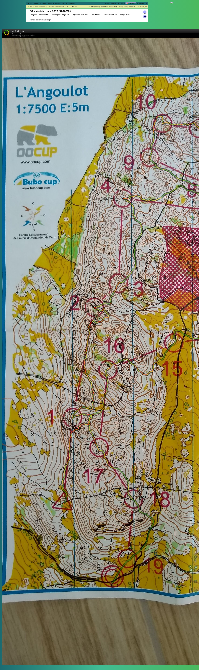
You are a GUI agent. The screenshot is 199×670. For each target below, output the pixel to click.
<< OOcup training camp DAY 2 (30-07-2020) (103, 6)
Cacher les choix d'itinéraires (36, 6)
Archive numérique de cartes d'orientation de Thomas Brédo (46, 3)
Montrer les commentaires (39, 20)
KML (68, 6)
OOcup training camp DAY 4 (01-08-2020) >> (133, 6)
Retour (74, 6)
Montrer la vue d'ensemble (56, 6)
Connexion (71, 3)
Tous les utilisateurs (111, 3)
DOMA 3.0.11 (143, 3)
